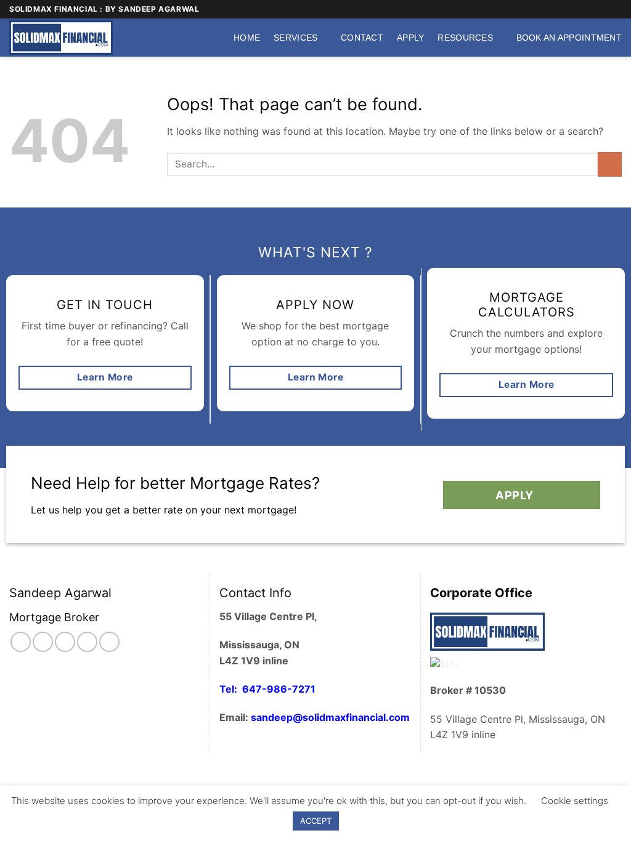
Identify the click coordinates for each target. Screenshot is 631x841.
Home (247, 37)
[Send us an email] (592, 9)
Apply (410, 37)
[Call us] (604, 9)
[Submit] (610, 164)
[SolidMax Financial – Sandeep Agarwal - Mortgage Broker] (64, 37)
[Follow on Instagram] (580, 9)
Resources (465, 37)
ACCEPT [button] (316, 821)
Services (295, 37)
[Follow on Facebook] (568, 9)
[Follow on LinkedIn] (109, 642)
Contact (362, 37)
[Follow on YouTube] (615, 9)
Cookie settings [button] (574, 801)
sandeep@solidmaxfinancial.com (330, 717)
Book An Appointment (569, 37)
